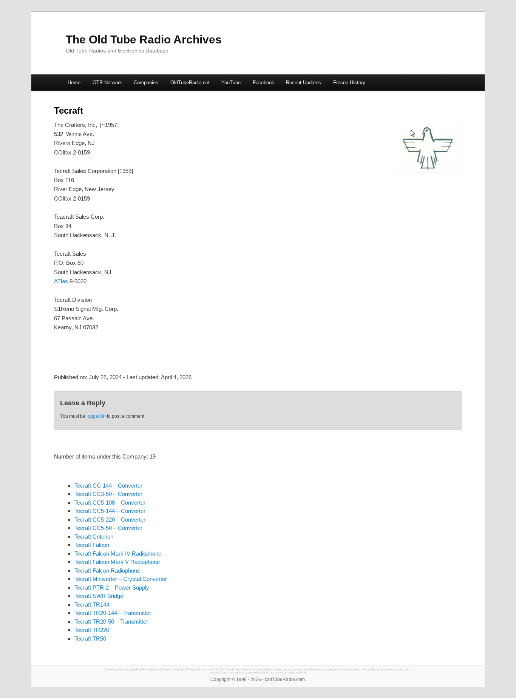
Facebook (263, 82)
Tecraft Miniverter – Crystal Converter (120, 579)
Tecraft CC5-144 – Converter (109, 511)
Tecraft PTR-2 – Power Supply (111, 587)
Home (74, 82)
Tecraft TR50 (90, 638)
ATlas (61, 281)
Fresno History (349, 82)
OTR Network (107, 82)
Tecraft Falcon (91, 545)
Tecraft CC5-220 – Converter (109, 519)
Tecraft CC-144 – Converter (108, 485)
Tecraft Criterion (93, 536)
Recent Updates (303, 82)
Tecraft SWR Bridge (98, 596)
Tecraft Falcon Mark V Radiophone (117, 562)
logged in (96, 416)
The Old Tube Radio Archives (144, 39)
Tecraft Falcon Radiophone (107, 570)
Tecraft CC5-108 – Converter (109, 502)
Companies (146, 82)
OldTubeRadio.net (190, 82)
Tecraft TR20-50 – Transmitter (111, 621)
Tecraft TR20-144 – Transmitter (112, 613)
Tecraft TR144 (91, 604)
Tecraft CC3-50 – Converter (108, 494)
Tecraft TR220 (91, 630)
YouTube (231, 82)
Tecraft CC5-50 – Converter (108, 528)
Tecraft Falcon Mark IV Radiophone (117, 553)
